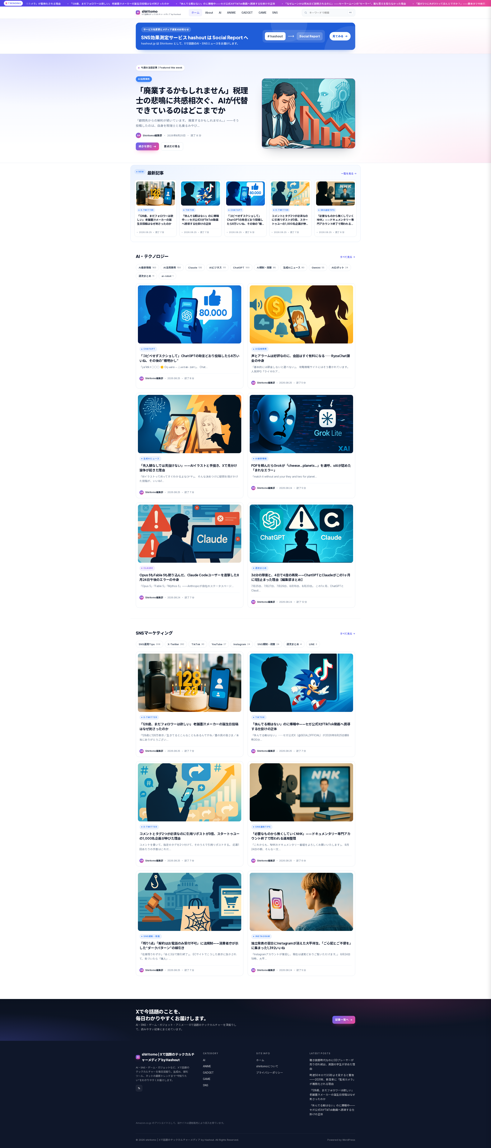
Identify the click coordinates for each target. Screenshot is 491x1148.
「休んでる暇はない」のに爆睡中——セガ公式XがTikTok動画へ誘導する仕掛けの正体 (126, 3)
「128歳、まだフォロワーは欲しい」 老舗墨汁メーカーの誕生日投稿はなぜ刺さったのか (332, 1095)
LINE (313, 644)
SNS (275, 12)
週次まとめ (146, 276)
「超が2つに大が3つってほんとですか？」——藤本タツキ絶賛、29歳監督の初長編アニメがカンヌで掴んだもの (378, 3)
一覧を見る (347, 173)
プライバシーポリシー (269, 1072)
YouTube (219, 644)
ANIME (231, 12)
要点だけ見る (172, 146)
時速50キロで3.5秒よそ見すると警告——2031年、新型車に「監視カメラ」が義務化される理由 (332, 1079)
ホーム (195, 12)
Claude (195, 267)
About (209, 12)
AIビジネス (217, 267)
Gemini (318, 267)
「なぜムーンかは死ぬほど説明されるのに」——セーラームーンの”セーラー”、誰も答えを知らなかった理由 (245, 3)
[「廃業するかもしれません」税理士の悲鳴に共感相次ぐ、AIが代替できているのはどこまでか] (308, 113)
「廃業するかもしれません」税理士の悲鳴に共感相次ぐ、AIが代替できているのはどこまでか (192, 100)
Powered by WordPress (341, 1139)
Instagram (241, 644)
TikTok (197, 644)
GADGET (247, 12)
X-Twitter (176, 644)
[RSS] (139, 1088)
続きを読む (145, 146)
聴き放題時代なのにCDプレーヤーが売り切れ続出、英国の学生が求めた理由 (332, 1065)
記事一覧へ (342, 1019)
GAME (262, 12)
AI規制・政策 (266, 267)
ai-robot (167, 276)
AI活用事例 (172, 267)
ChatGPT (241, 267)
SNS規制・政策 (268, 644)
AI (220, 12)
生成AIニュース (293, 267)
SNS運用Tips (149, 644)
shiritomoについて (267, 1066)
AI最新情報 (147, 267)
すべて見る (346, 257)
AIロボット (340, 267)
